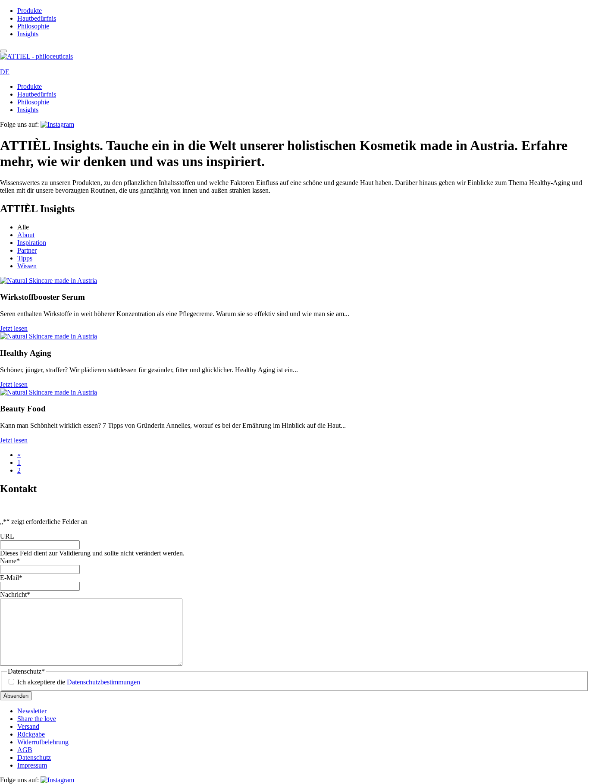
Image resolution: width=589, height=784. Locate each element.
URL (7, 536)
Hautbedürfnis (36, 18)
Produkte (29, 10)
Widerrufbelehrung (43, 742)
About (25, 234)
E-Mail (11, 577)
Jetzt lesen (14, 328)
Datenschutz (34, 757)
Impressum (32, 765)
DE (4, 71)
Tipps (24, 258)
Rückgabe (31, 734)
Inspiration (31, 242)
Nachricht (15, 594)
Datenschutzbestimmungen (103, 682)
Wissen (27, 266)
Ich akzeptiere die (78, 682)
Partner (27, 250)
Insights (27, 34)
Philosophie (33, 26)
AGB (24, 749)
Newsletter (32, 711)
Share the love (36, 718)
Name (10, 560)
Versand (28, 726)
